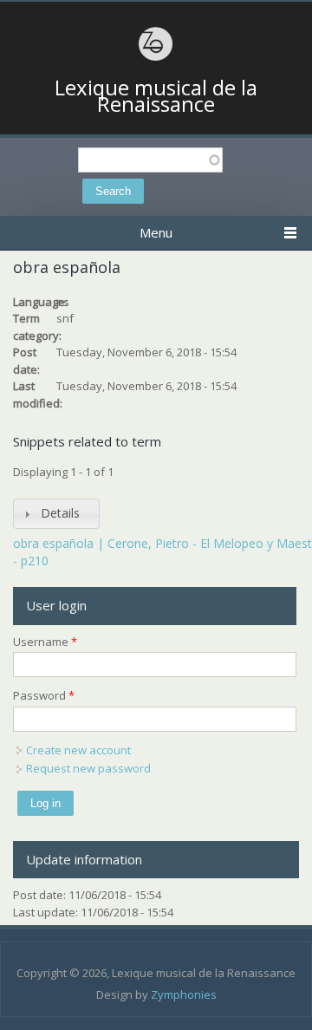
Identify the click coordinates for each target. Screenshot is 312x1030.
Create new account (78, 750)
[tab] (56, 514)
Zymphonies (184, 994)
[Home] (156, 58)
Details (60, 513)
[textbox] (150, 160)
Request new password (88, 768)
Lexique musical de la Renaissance (156, 96)
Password (44, 695)
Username (45, 641)
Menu (156, 232)
